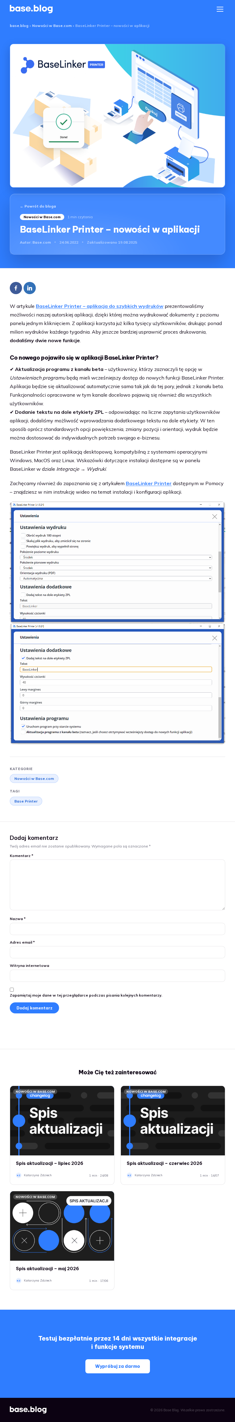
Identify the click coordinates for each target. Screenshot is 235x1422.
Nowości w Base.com (52, 25)
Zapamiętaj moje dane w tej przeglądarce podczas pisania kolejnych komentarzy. (86, 995)
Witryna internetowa (29, 965)
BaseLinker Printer (149, 483)
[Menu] (220, 9)
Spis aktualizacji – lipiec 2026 (49, 1163)
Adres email (22, 942)
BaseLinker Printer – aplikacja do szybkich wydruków (99, 306)
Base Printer (26, 801)
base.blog (19, 25)
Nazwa (18, 918)
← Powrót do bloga (38, 206)
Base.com (41, 242)
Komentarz (21, 855)
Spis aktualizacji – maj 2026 (47, 1268)
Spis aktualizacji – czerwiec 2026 (164, 1163)
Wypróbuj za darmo (117, 1366)
